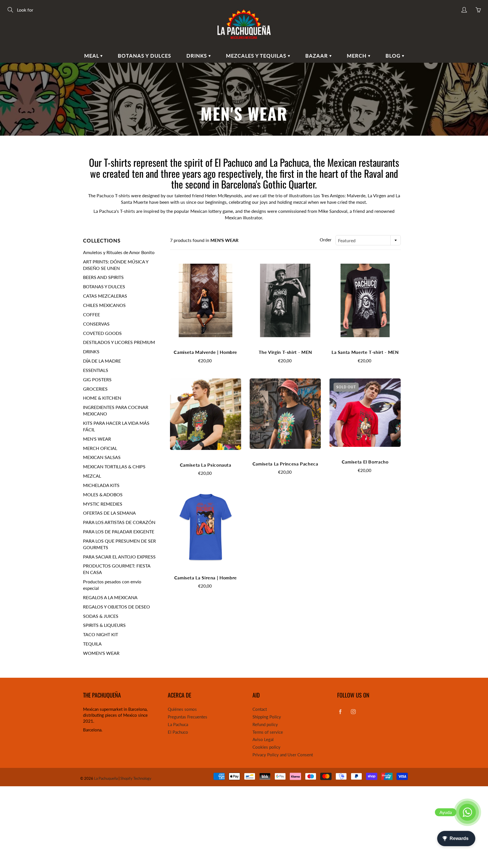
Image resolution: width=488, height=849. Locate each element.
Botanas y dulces (144, 56)
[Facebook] (340, 711)
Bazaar (317, 56)
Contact (259, 709)
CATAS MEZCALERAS (105, 295)
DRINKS (91, 351)
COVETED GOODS (102, 333)
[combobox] (368, 240)
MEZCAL (92, 475)
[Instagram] (353, 711)
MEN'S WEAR (97, 438)
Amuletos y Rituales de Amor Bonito (118, 252)
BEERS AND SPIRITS (103, 277)
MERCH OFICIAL (100, 448)
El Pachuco (178, 732)
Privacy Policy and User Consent (282, 754)
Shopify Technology (135, 778)
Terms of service (267, 732)
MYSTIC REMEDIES (102, 503)
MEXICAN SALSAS (102, 457)
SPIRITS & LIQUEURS (104, 625)
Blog (393, 56)
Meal (92, 56)
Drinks (197, 56)
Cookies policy (266, 747)
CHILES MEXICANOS (104, 305)
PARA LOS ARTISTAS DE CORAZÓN (119, 522)
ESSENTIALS (95, 370)
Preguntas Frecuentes (187, 716)
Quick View (205, 300)
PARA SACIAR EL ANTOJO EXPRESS (119, 556)
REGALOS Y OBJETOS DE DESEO (116, 606)
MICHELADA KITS (101, 485)
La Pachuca (178, 724)
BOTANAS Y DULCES (104, 286)
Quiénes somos (182, 709)
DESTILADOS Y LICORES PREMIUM (119, 342)
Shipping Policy (266, 716)
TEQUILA (92, 643)
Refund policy (265, 724)
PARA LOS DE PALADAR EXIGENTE (118, 531)
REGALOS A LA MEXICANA (110, 597)
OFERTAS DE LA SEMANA (109, 513)
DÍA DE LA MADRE (102, 360)
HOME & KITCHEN (102, 397)
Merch (357, 56)
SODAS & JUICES (100, 616)
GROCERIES (95, 388)
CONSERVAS (96, 323)
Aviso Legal (263, 739)
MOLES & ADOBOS (103, 494)
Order (326, 239)
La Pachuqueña (106, 778)
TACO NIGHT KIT (100, 634)
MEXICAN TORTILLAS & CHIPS (114, 466)
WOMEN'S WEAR (101, 653)
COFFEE (91, 314)
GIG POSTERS (97, 379)
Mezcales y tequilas (257, 56)
